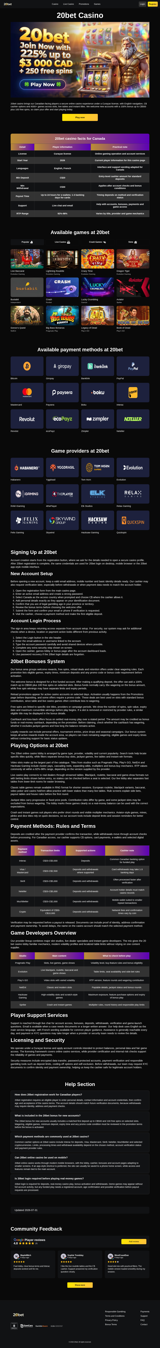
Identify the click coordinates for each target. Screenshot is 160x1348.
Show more (80, 1285)
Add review (134, 1241)
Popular (25, 242)
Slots (130, 242)
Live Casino (60, 242)
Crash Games (95, 242)
